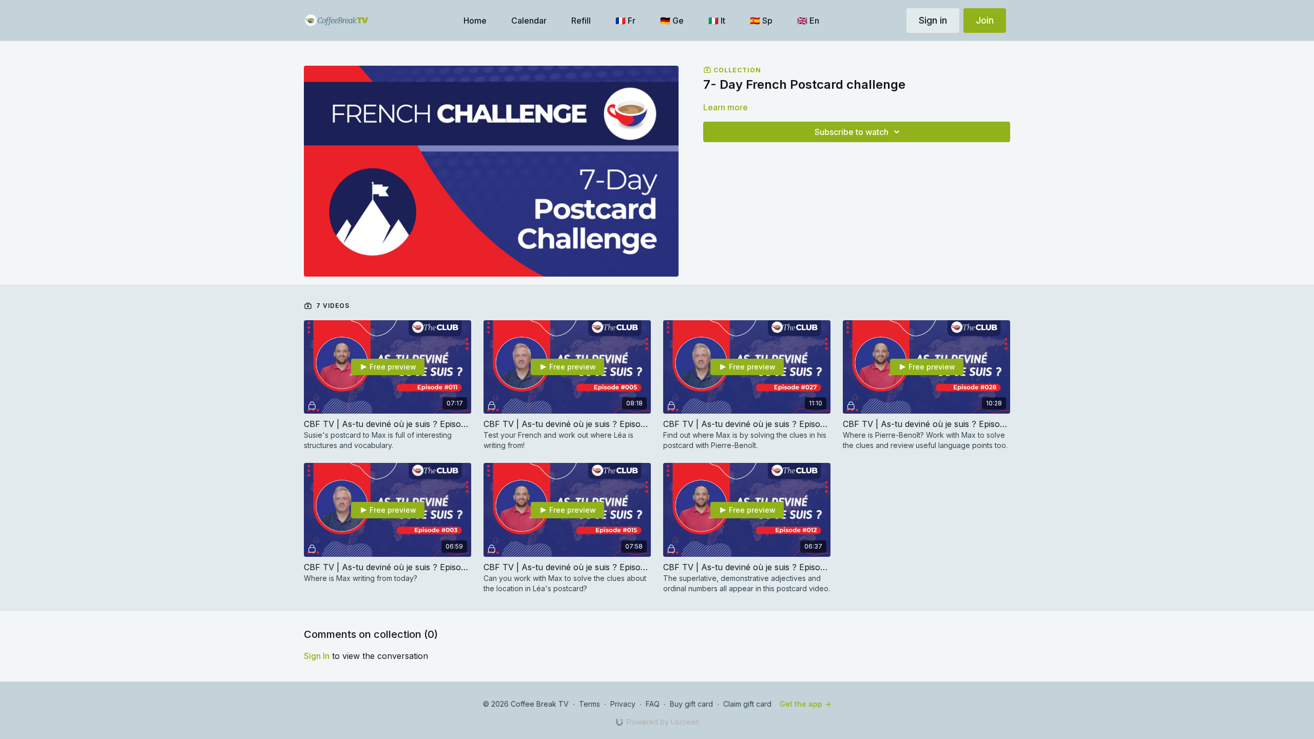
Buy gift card (691, 703)
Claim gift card (747, 703)
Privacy (622, 703)
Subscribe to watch (851, 132)
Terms (589, 703)
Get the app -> (805, 703)
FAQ (653, 703)
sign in (317, 656)
